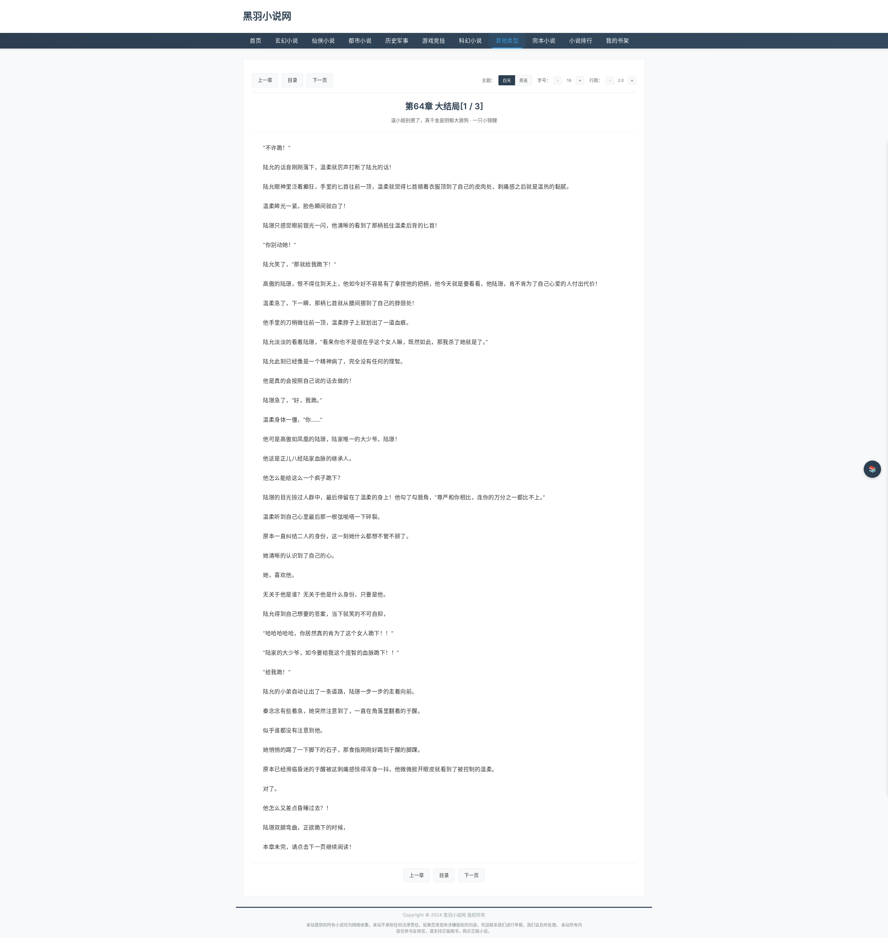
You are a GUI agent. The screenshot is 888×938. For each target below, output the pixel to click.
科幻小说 (470, 40)
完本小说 (543, 40)
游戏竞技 (433, 40)
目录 (292, 80)
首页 (255, 40)
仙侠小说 (323, 40)
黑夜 (523, 80)
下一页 (320, 80)
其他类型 (507, 40)
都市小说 (360, 40)
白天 (507, 80)
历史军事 (396, 40)
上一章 (265, 80)
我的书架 (617, 40)
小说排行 (580, 40)
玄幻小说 (286, 40)
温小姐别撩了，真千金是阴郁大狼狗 (430, 120)
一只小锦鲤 (485, 120)
